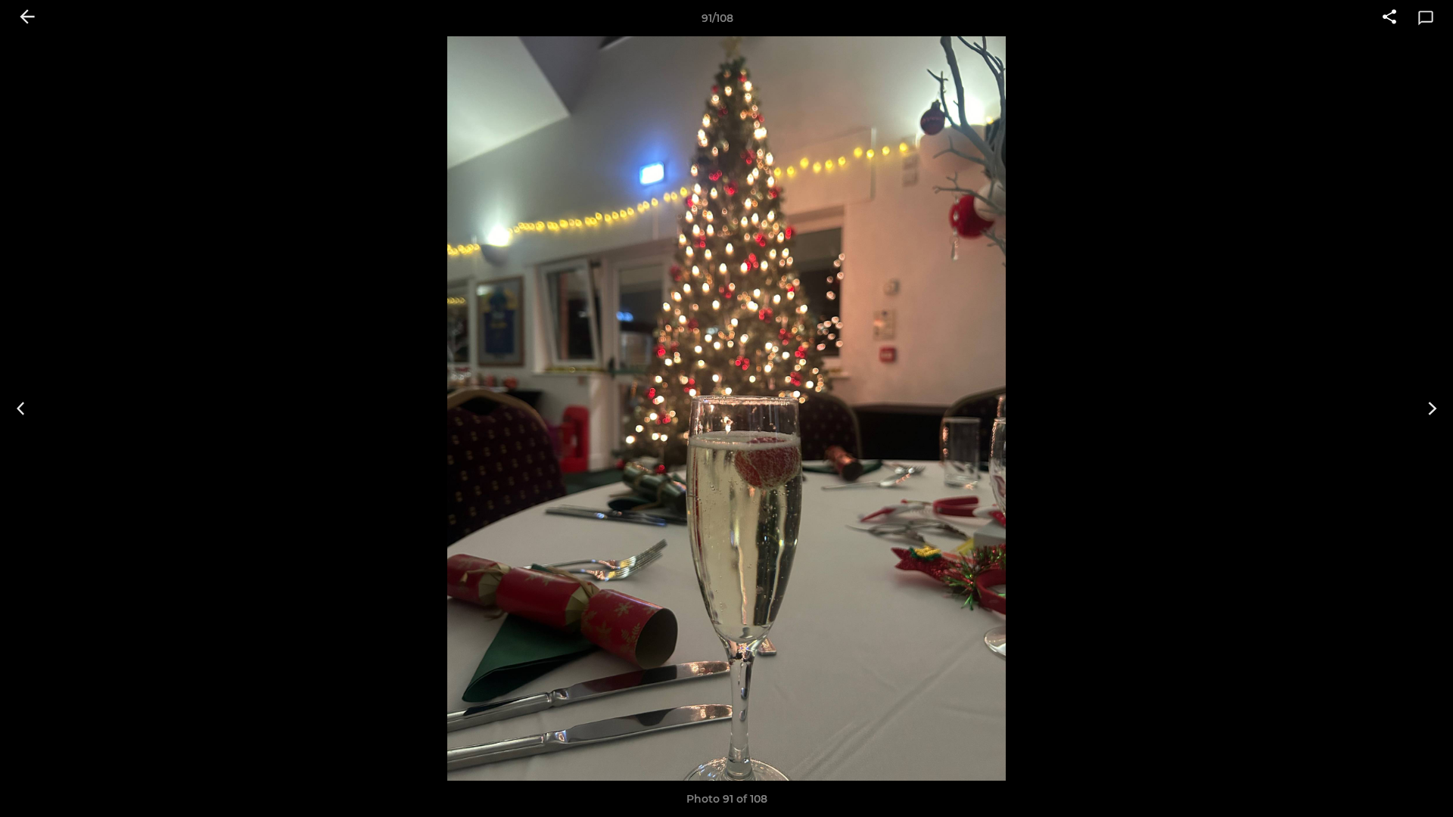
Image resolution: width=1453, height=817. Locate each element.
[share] (1389, 18)
